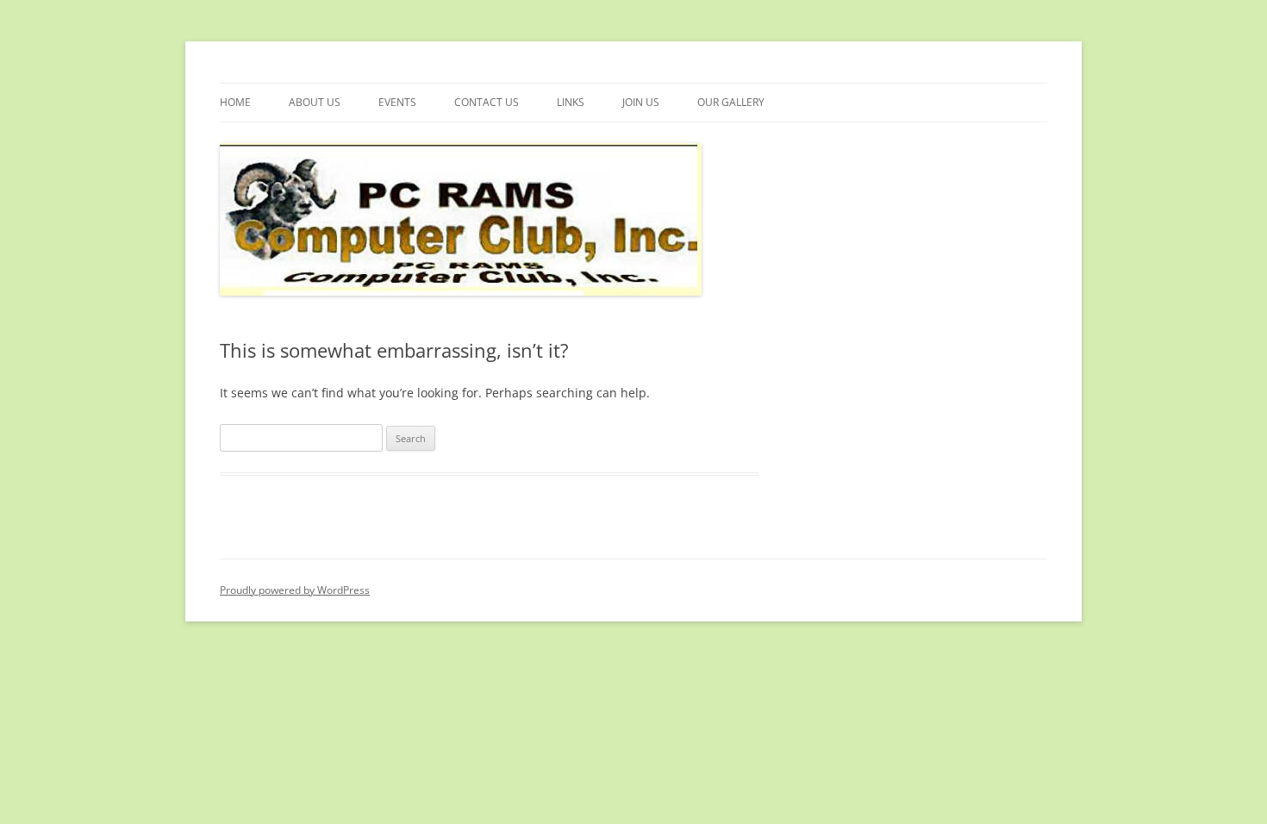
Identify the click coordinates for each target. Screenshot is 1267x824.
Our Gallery (731, 102)
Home (235, 102)
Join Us (640, 102)
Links (570, 102)
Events (397, 102)
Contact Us (486, 102)
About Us (314, 102)
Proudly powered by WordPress (295, 590)
